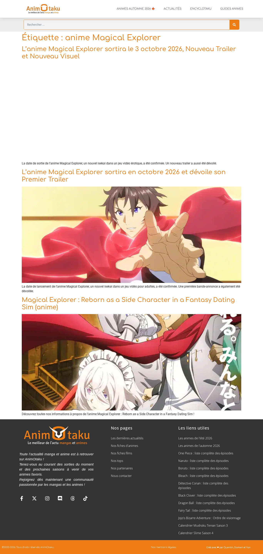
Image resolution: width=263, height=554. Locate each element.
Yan (248, 547)
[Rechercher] (234, 24)
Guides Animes (231, 8)
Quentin (228, 547)
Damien (238, 547)
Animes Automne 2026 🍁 (136, 8)
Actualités (172, 8)
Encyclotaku (200, 8)
